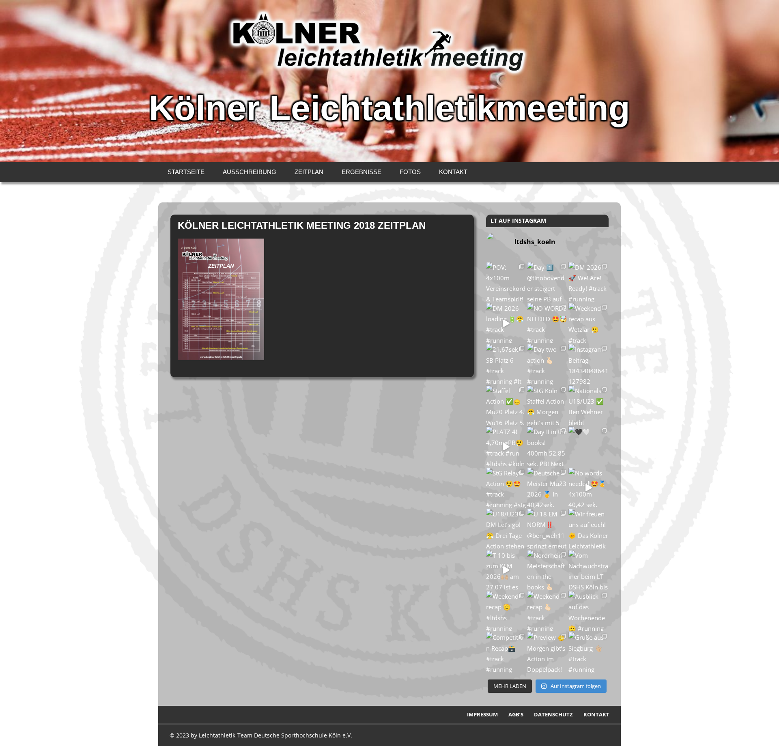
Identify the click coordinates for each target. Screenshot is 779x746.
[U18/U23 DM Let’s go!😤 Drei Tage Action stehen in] (506, 529)
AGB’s (515, 714)
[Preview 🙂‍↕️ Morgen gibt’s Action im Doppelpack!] (547, 652)
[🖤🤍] (588, 446)
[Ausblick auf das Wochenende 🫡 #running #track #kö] (588, 611)
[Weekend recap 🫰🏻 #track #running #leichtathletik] (547, 611)
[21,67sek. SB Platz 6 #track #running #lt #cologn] (506, 364)
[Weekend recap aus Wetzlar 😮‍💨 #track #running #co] (588, 323)
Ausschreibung (249, 171)
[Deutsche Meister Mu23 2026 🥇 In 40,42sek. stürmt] (547, 488)
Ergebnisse (361, 171)
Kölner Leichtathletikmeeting (389, 107)
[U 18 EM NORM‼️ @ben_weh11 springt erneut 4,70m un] (547, 529)
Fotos (410, 171)
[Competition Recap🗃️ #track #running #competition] (506, 652)
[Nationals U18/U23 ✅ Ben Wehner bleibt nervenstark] (588, 405)
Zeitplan (309, 171)
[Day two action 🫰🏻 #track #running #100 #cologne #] (547, 364)
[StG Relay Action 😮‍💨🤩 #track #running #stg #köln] (506, 488)
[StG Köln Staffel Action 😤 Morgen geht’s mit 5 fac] (547, 405)
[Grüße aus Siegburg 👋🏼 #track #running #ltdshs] (588, 652)
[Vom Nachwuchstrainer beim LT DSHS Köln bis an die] (588, 570)
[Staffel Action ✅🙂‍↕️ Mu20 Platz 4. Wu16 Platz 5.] (506, 405)
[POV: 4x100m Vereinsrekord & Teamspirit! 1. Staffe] (506, 282)
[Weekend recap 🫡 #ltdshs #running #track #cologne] (506, 611)
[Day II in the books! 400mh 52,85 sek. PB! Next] (547, 446)
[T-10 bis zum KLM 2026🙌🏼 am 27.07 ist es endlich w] (506, 570)
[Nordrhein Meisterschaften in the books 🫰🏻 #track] (547, 570)
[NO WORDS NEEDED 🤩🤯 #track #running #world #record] (547, 323)
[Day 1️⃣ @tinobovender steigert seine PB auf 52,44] (547, 282)
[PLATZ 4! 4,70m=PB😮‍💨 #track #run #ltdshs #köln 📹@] (506, 446)
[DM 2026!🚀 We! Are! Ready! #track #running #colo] (588, 282)
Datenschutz (553, 714)
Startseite (186, 171)
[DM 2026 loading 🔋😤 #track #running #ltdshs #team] (506, 323)
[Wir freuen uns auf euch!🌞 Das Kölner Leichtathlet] (588, 529)
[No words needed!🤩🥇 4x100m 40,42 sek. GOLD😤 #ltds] (588, 488)
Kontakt (453, 171)
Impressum (482, 714)
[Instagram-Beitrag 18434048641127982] (588, 364)
